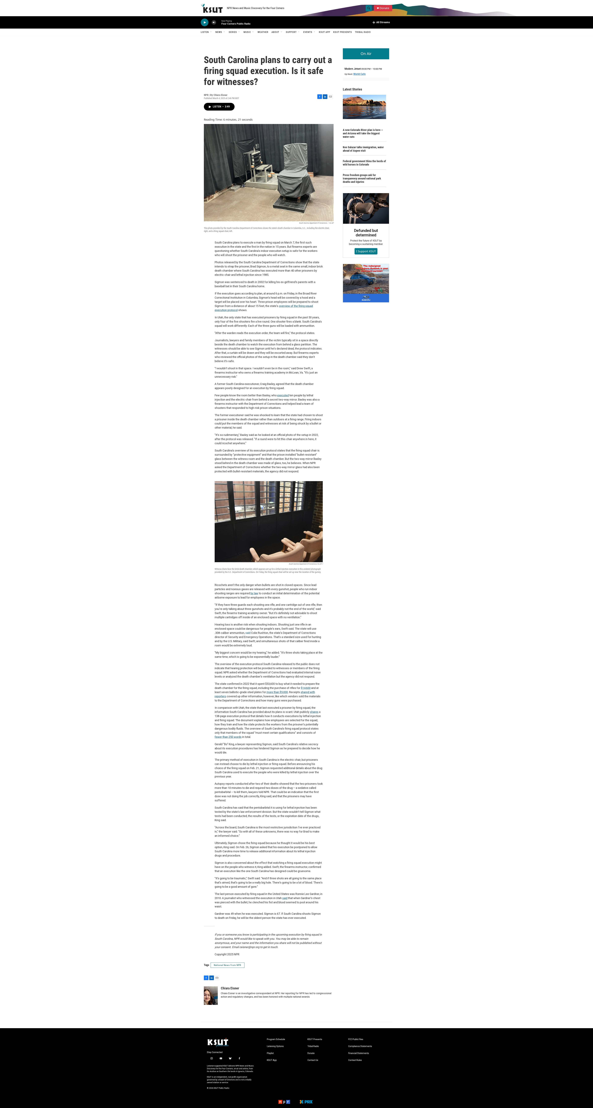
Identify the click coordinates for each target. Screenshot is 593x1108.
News (218, 32)
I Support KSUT (366, 251)
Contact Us (312, 1060)
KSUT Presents (342, 32)
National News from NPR (227, 965)
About (275, 32)
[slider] (218, 22)
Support (291, 32)
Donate (384, 8)
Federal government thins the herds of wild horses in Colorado (364, 162)
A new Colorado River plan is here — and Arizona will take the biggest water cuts (363, 133)
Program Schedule (276, 1039)
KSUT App (324, 32)
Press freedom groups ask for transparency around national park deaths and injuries (362, 178)
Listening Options (275, 1046)
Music (247, 32)
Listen (205, 32)
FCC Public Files (355, 1039)
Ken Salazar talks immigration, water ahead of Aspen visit (363, 149)
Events (307, 32)
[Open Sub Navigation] (211, 32)
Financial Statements (358, 1053)
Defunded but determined (366, 232)
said (247, 632)
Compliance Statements (360, 1046)
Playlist (270, 1053)
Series (233, 32)
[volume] (214, 22)
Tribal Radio (363, 32)
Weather (263, 32)
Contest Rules (355, 1060)
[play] (204, 22)
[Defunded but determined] (366, 208)
